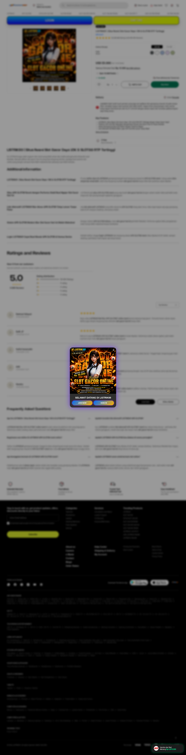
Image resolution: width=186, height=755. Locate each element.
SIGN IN (104, 403)
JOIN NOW (82, 403)
